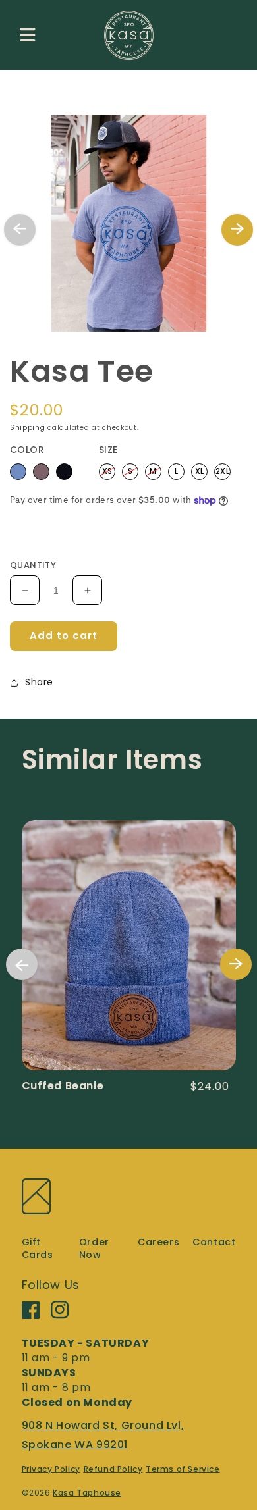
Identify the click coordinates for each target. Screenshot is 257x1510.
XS (107, 470)
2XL (222, 470)
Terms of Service (183, 1468)
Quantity (33, 565)
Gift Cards (37, 1249)
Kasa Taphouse (87, 1492)
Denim (18, 471)
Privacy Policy (51, 1468)
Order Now (94, 1249)
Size (108, 449)
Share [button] (39, 682)
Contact (213, 1242)
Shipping (27, 427)
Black (64, 471)
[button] (27, 34)
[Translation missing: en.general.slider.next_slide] (237, 230)
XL (199, 470)
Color (27, 449)
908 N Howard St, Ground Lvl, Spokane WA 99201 (103, 1435)
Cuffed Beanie (63, 1086)
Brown (41, 471)
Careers (158, 1242)
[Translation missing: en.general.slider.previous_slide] (20, 230)
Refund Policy (113, 1468)
